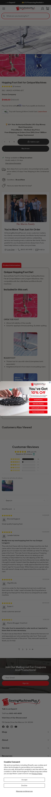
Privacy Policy (37, 774)
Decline (24, 785)
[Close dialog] (50, 382)
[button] (38, 400)
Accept (24, 780)
